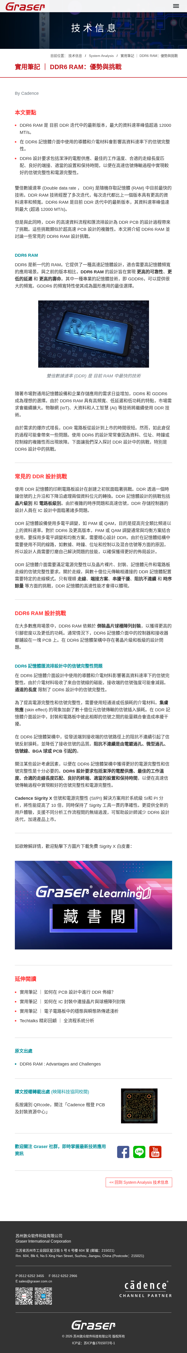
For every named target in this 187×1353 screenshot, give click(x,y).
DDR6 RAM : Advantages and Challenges (60, 1064)
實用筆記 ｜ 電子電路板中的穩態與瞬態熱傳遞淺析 (69, 1011)
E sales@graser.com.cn (34, 1281)
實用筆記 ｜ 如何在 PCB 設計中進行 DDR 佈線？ (68, 992)
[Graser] (27, 6)
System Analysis (101, 56)
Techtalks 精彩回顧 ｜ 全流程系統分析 (57, 1020)
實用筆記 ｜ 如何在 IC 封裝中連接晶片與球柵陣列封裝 (72, 1001)
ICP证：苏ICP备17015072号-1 (93, 1343)
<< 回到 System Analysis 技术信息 (138, 1182)
